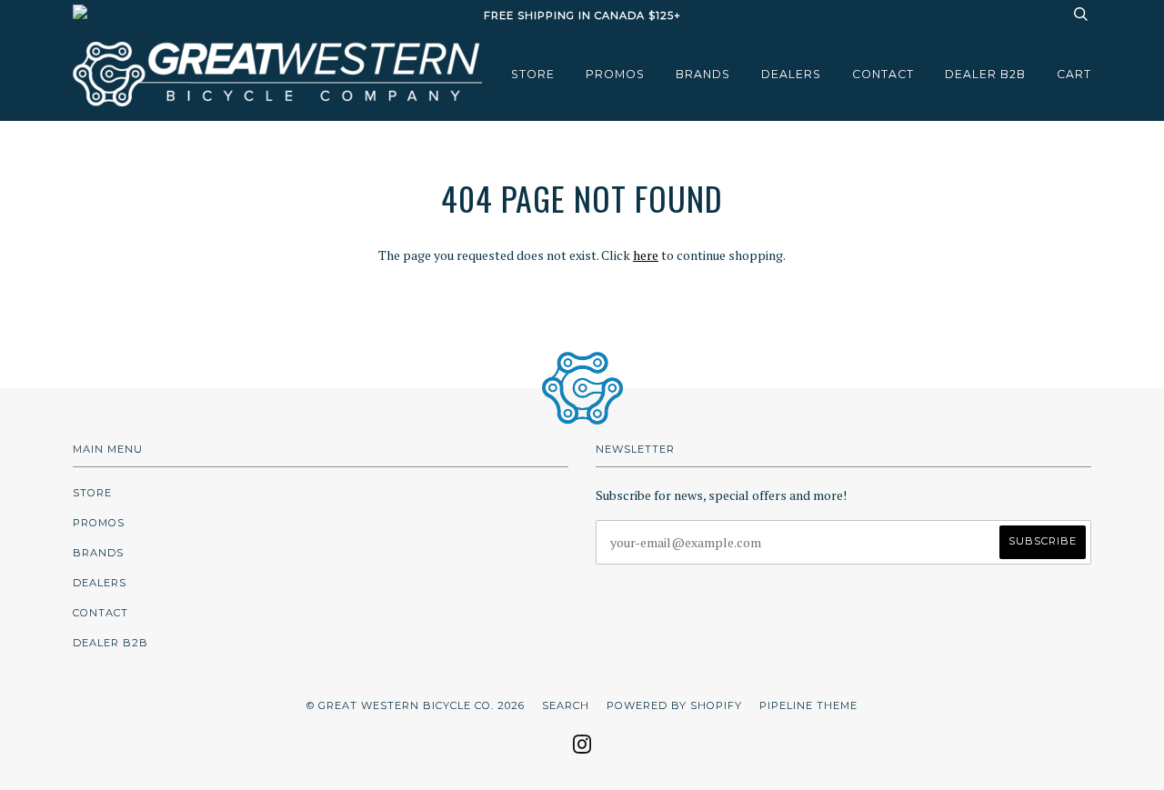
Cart (1074, 74)
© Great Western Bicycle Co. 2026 (415, 705)
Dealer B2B (985, 74)
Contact (883, 74)
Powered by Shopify (674, 705)
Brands (703, 74)
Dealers (791, 74)
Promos (615, 74)
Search (565, 705)
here (645, 255)
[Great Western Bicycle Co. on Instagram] (582, 750)
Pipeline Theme (808, 705)
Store (533, 74)
